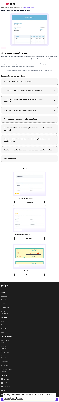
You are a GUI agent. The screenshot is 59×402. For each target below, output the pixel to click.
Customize (7, 398)
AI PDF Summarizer (4, 312)
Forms (3, 304)
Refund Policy (5, 365)
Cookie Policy (9, 395)
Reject (13, 398)
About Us (4, 329)
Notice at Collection (4, 357)
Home (2, 7)
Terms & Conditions (4, 347)
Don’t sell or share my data (6, 370)
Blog (2, 321)
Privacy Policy (50, 394)
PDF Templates (8, 7)
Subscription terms (5, 341)
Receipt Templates (17, 7)
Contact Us (4, 325)
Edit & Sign (4, 296)
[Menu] (51, 4)
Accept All (19, 398)
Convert (3, 300)
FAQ (2, 332)
